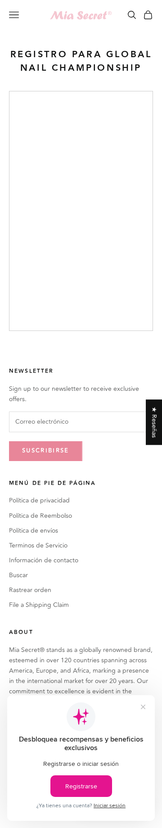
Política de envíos (33, 530)
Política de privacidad (39, 500)
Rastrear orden (30, 590)
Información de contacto (43, 560)
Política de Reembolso (40, 515)
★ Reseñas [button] (154, 422)
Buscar (18, 575)
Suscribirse (45, 450)
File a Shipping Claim (39, 605)
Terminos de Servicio (38, 545)
